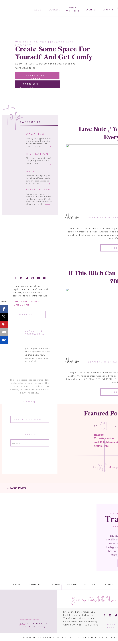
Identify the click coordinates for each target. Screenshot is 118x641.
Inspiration (99, 218)
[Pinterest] (4, 324)
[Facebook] (4, 309)
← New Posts (16, 488)
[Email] (4, 332)
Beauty (94, 362)
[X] (4, 317)
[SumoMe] (4, 340)
